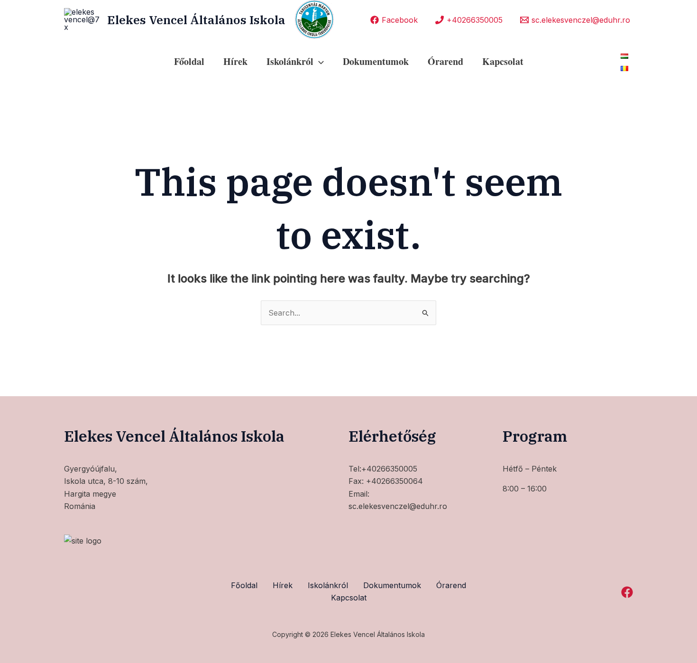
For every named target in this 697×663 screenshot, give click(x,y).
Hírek (235, 61)
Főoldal (189, 61)
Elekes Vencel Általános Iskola (196, 19)
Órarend (445, 61)
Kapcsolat (502, 61)
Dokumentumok (376, 61)
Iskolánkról (328, 585)
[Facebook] (627, 592)
